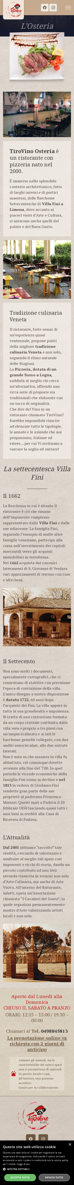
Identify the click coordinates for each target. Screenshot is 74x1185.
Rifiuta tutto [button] (54, 1177)
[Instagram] (53, 7)
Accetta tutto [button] (20, 1177)
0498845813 (54, 1031)
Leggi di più (23, 1164)
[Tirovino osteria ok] (13, 9)
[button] (68, 7)
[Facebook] (45, 7)
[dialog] (37, 1163)
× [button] (69, 1144)
